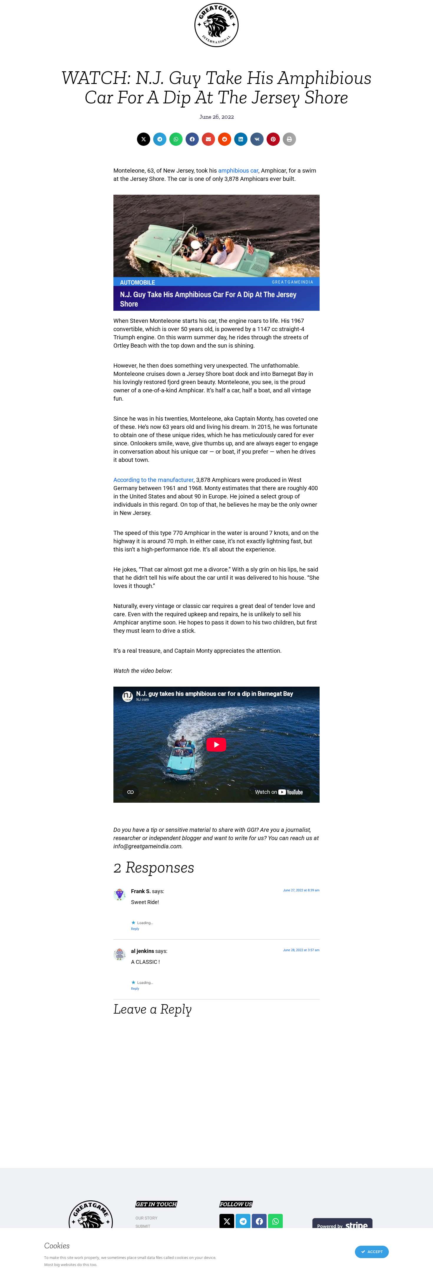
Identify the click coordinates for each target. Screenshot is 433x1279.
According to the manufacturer (153, 479)
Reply (135, 929)
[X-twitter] (226, 1221)
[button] (143, 139)
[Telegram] (243, 1221)
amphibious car (238, 170)
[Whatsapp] (275, 1221)
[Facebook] (259, 1221)
